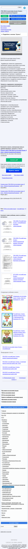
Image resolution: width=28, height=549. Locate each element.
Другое (3, 513)
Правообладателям (7, 178)
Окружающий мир (7, 483)
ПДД (3, 453)
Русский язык (6, 462)
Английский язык (6, 488)
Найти (3, 515)
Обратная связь (6, 517)
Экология (4, 477)
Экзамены (4, 419)
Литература (5, 436)
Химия (4, 475)
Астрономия (5, 423)
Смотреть (4, 21)
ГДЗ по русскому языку (8, 392)
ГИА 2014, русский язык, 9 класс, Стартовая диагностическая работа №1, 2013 (14, 362)
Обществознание (7, 449)
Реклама (4, 459)
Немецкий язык (6, 492)
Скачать (4, 16)
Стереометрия (6, 464)
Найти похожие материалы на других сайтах (17, 22)
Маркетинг (5, 438)
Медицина (5, 442)
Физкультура (5, 472)
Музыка (4, 446)
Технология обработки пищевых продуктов (13, 468)
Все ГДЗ (4, 415)
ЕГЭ (3, 417)
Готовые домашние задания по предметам (13, 413)
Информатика (6, 431)
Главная (4, 411)
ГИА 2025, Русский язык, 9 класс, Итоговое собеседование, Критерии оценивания (19, 258)
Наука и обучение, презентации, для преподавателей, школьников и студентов (13, 503)
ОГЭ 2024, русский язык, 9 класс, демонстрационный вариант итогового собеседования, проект (19, 278)
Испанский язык (6, 490)
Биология (5, 425)
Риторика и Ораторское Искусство (11, 460)
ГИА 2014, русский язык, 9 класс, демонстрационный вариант (11, 357)
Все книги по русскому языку (10, 390)
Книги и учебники (6, 506)
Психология (5, 457)
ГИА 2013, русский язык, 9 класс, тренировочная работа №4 (11, 367)
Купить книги (14, 170)
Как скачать (4, 27)
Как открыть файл (5, 26)
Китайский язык (6, 500)
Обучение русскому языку (9, 399)
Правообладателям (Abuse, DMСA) (6, 30)
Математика (5, 440)
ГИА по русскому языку (10, 208)
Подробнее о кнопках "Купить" (12, 34)
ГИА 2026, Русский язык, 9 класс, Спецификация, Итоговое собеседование (19, 223)
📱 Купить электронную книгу (18, 19)
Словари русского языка (9, 401)
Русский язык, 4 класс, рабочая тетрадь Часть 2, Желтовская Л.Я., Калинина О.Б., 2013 (19, 316)
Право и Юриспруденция (9, 455)
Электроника (5, 481)
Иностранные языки (7, 498)
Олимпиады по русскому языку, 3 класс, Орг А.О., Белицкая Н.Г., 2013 (19, 298)
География (5, 427)
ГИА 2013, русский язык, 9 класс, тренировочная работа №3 (11, 373)
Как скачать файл (6, 175)
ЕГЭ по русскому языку (8, 395)
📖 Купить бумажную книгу (17, 16)
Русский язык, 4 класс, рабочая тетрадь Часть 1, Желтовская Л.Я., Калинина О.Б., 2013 (19, 333)
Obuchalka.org (7, 544)
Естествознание (6, 451)
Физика (4, 470)
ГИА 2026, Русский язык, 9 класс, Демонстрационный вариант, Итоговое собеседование (19, 242)
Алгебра (4, 421)
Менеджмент (5, 444)
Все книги (4, 510)
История (4, 432)
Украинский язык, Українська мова (11, 496)
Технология (5, 466)
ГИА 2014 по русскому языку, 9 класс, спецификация (12, 347)
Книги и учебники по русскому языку (12, 397)
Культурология (6, 434)
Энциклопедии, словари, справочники (12, 508)
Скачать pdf (14, 160)
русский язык (20, 208)
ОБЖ (3, 447)
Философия (5, 473)
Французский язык (7, 494)
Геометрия (5, 429)
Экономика (5, 479)
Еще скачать (4, 19)
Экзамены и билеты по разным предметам (13, 485)
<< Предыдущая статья (8, 377)
